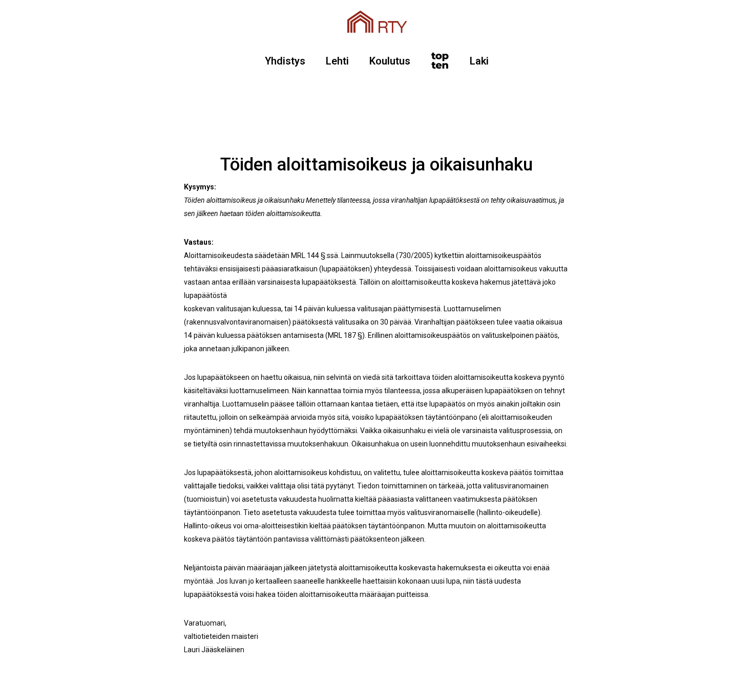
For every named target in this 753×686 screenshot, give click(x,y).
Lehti (337, 61)
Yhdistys (285, 61)
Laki (479, 61)
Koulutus (389, 61)
